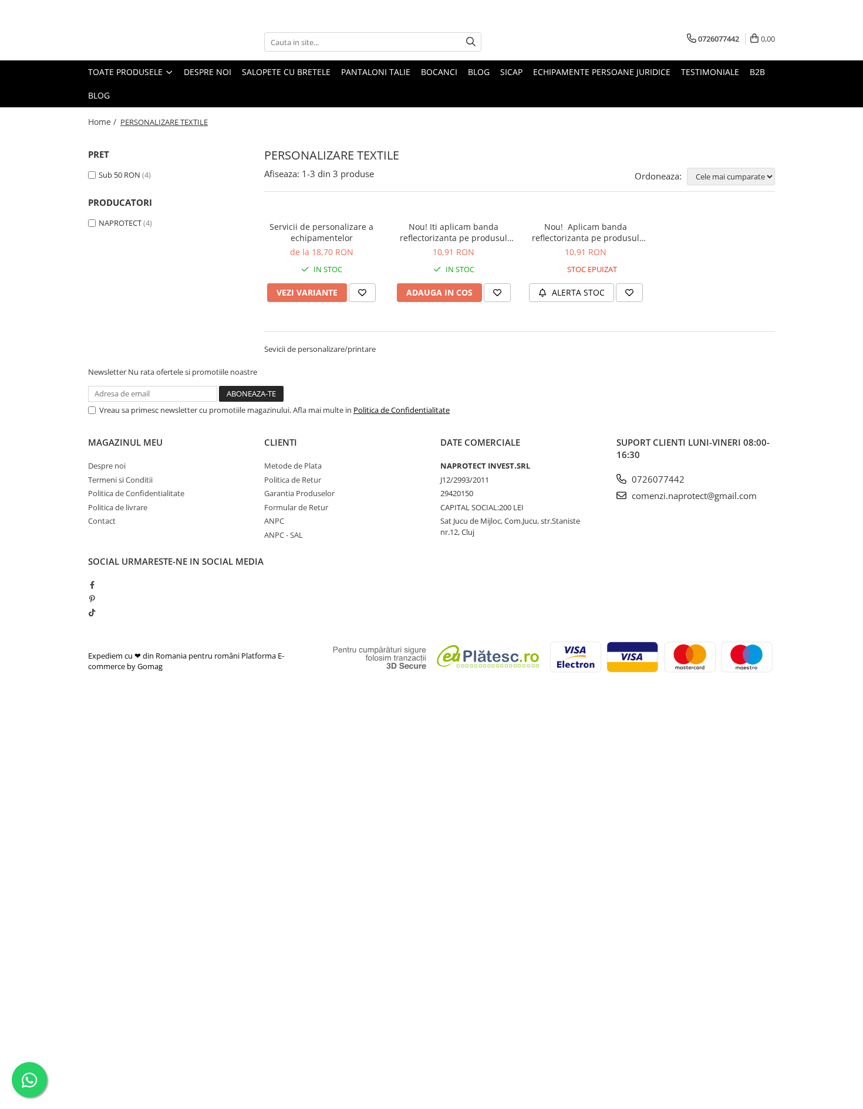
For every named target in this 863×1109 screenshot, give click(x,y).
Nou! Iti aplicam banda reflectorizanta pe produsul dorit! (453, 232)
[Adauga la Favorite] (362, 292)
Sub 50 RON (119, 174)
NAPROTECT (120, 223)
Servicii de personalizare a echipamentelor (321, 232)
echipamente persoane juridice (601, 71)
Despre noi (207, 71)
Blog (99, 95)
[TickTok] (92, 612)
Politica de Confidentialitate (401, 410)
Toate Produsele (126, 71)
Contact (102, 521)
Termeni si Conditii (120, 479)
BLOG (479, 71)
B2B (757, 71)
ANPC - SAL (283, 535)
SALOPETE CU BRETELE (286, 71)
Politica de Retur (292, 479)
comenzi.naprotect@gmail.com (693, 495)
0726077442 (657, 479)
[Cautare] (470, 42)
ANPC (274, 521)
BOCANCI (439, 71)
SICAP (511, 71)
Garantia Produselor (299, 493)
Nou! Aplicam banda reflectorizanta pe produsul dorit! (585, 232)
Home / (103, 121)
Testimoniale (710, 71)
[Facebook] (92, 584)
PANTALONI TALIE (375, 71)
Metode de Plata (293, 465)
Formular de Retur (296, 507)
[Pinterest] (92, 598)
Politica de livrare (117, 507)
